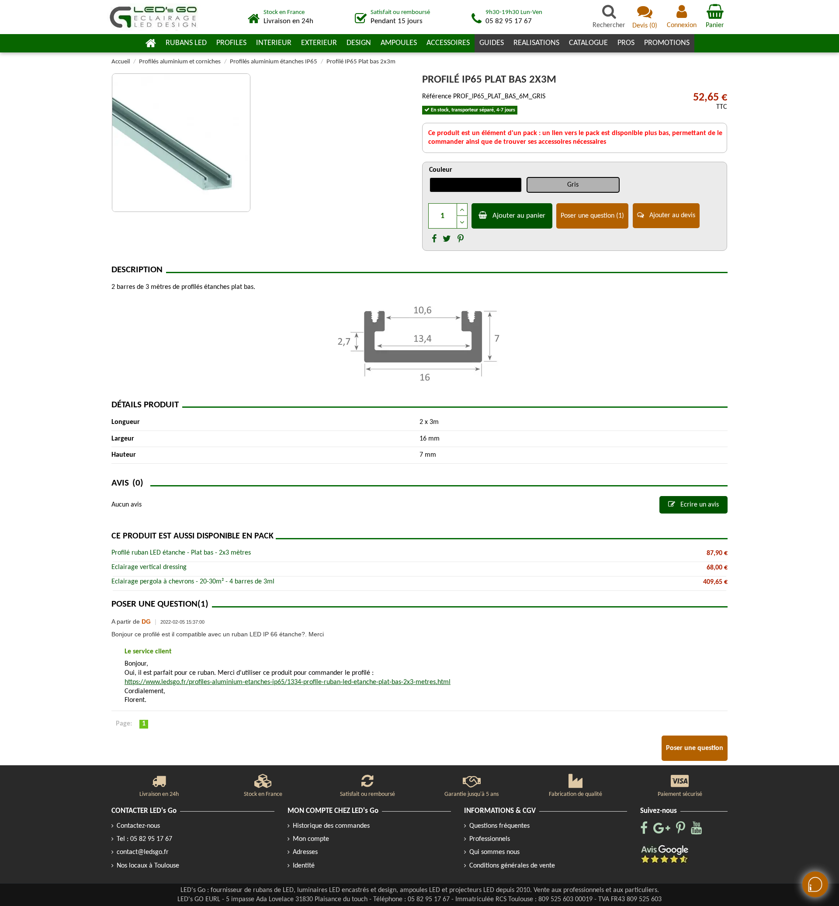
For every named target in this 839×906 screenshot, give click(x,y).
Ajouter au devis (671, 215)
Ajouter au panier (518, 215)
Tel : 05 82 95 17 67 (144, 839)
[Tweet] (447, 239)
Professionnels (489, 839)
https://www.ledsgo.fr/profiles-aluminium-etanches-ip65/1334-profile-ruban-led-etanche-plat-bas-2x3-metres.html (288, 682)
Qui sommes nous (494, 852)
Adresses (305, 852)
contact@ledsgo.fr (143, 852)
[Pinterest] (461, 239)
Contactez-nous (138, 826)
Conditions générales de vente (512, 865)
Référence (436, 96)
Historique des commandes (331, 826)
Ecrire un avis (699, 504)
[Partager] (434, 239)
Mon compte (311, 839)
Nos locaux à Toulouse (148, 865)
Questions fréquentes (499, 826)
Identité (304, 865)
